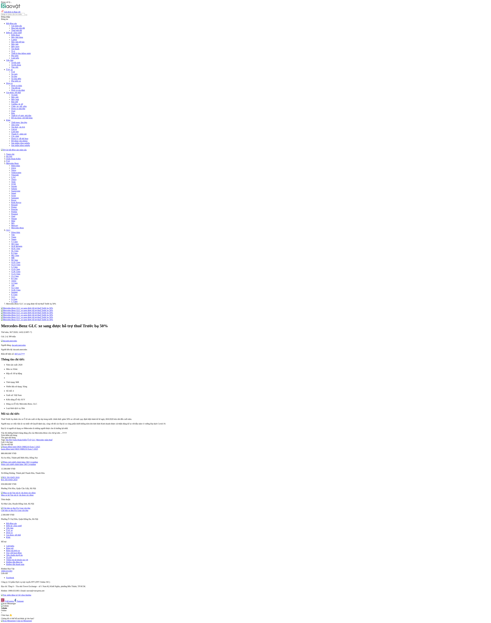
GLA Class (15, 265)
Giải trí (14, 129)
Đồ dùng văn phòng (19, 141)
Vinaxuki (15, 175)
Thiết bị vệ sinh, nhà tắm (21, 115)
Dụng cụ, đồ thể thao (19, 138)
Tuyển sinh (15, 63)
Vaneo (13, 239)
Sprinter (14, 292)
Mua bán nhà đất (18, 28)
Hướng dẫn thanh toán (15, 564)
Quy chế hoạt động (14, 553)
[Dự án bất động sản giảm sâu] (14, 150)
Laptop (14, 39)
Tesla (13, 182)
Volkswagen (16, 172)
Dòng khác (15, 232)
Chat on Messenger (24, 621)
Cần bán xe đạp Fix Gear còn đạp (14, 510)
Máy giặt (14, 97)
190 (12, 285)
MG (13, 223)
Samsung (15, 198)
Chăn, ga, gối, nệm (19, 106)
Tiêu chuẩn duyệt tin (14, 555)
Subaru (14, 189)
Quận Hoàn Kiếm (13, 159)
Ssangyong (15, 191)
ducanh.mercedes (19, 345)
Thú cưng (15, 125)
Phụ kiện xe (16, 81)
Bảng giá (9, 548)
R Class (14, 253)
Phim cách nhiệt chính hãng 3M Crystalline (18, 464)
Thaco (13, 179)
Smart (13, 193)
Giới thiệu (10, 546)
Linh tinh (15, 132)
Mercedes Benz (12, 163)
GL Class (15, 288)
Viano (13, 237)
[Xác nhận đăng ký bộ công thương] (16, 595)
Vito (13, 235)
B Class (14, 278)
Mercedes (40, 440)
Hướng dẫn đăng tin (14, 562)
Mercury (14, 225)
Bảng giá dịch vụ (13, 550)
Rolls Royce (16, 202)
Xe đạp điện (16, 79)
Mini (13, 221)
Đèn (13, 113)
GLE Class (15, 262)
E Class (14, 294)
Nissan (14, 219)
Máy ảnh (14, 44)
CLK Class (15, 271)
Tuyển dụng (16, 65)
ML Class (15, 255)
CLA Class (15, 274)
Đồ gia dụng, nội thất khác (22, 118)
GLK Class (15, 290)
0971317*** (20, 354)
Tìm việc (14, 67)
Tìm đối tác (15, 88)
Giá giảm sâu (16, 26)
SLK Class (15, 248)
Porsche (14, 209)
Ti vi (13, 51)
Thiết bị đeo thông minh (21, 53)
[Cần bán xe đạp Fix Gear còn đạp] (15, 508)
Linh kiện (15, 58)
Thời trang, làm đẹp (19, 122)
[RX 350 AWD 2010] (10, 477)
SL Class (14, 251)
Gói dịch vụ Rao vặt (12, 12)
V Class (14, 242)
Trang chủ (10, 154)
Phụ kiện (14, 56)
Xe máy (14, 74)
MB (12, 258)
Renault (14, 205)
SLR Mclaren (16, 246)
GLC (8, 230)
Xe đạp (14, 76)
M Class (14, 260)
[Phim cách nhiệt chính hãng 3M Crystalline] (19, 462)
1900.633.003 (6, 571)
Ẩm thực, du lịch (18, 127)
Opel (13, 216)
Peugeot (14, 214)
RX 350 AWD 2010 (9, 480)
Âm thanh (15, 49)
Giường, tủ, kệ (17, 104)
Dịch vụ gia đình (18, 90)
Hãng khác (15, 166)
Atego (13, 281)
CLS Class (15, 269)
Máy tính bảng (17, 37)
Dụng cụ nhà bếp (18, 109)
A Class (14, 283)
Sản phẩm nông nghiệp (20, 145)
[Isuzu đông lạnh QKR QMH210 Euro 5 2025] (20, 447)
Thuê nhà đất (16, 30)
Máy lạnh (15, 99)
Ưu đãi (9, 557)
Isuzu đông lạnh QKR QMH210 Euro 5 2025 (19, 449)
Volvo (13, 170)
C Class (14, 301)
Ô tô (13, 72)
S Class (14, 299)
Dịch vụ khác (16, 86)
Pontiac (14, 212)
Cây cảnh (15, 136)
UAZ (13, 177)
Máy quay (15, 46)
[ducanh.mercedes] (9, 341)
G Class (14, 267)
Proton (14, 207)
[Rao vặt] (10, 8)
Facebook (10, 578)
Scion (13, 195)
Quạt (13, 111)
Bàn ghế (14, 102)
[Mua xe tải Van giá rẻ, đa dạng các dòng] (18, 493)
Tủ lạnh (14, 95)
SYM (13, 184)
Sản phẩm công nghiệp (20, 143)
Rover (13, 200)
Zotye (13, 168)
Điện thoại (15, 35)
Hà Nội (9, 156)
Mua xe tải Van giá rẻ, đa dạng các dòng (17, 495)
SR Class (15, 244)
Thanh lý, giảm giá (18, 134)
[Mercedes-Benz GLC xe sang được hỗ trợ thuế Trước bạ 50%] (27, 308)
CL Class (15, 276)
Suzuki (14, 186)
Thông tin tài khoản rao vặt (17, 560)
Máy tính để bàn (17, 42)
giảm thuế (48, 440)
